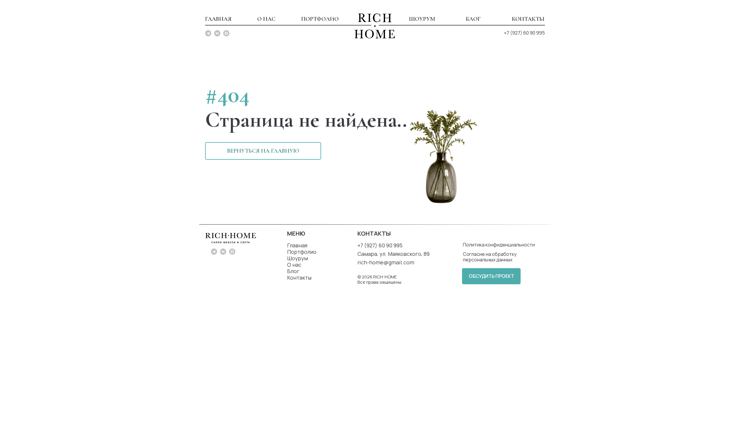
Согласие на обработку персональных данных (490, 257)
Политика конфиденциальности (499, 244)
